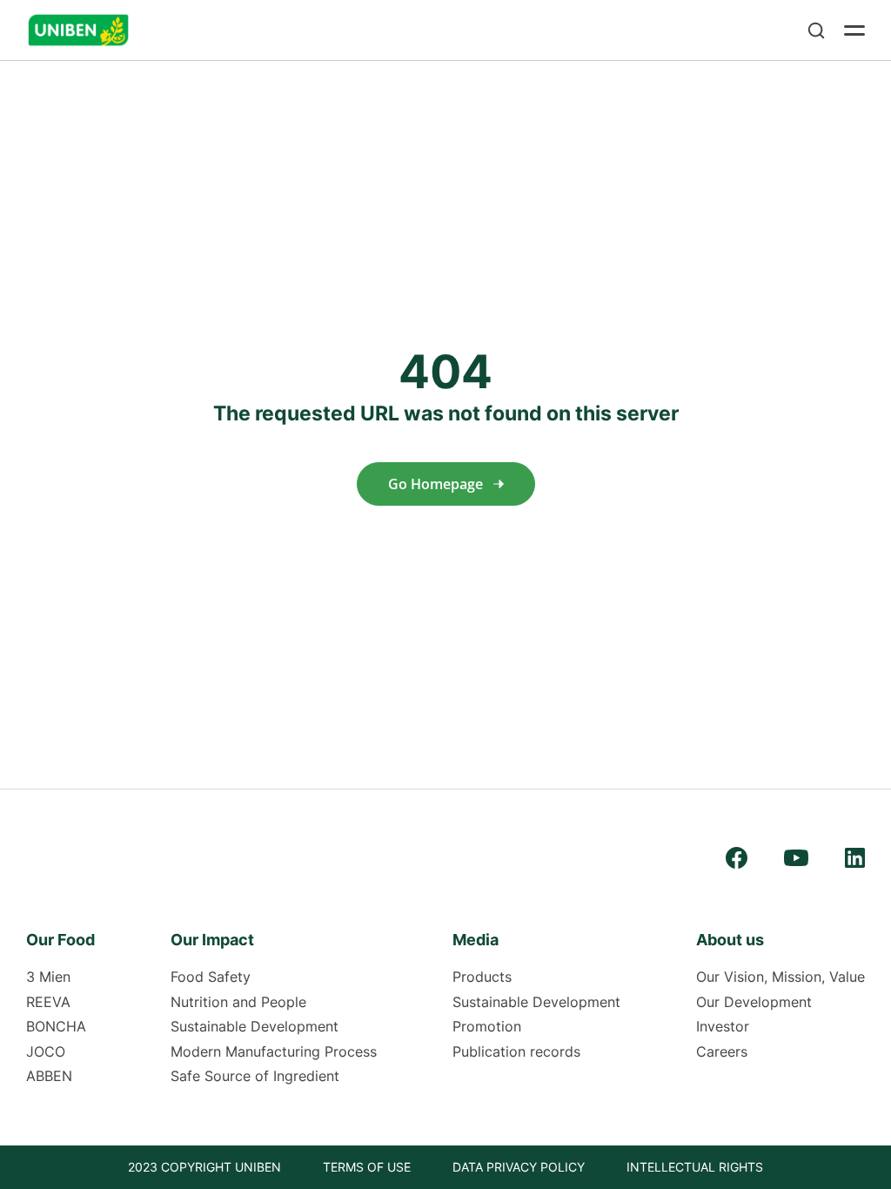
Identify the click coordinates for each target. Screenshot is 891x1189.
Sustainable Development (254, 1026)
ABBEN (49, 1076)
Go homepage (435, 484)
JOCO (45, 1051)
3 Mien (48, 976)
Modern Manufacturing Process (274, 1051)
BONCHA (56, 1026)
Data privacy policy (518, 1166)
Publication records (516, 1051)
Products (482, 976)
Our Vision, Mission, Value (780, 976)
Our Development (754, 1002)
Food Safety (211, 976)
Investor (722, 1026)
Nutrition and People (238, 1002)
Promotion (486, 1026)
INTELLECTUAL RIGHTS (694, 1166)
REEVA (48, 1002)
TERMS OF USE (367, 1166)
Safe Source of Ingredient (255, 1076)
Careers (721, 1051)
